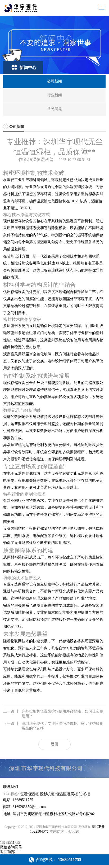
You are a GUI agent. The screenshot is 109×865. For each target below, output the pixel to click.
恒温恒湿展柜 (67, 794)
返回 (54, 744)
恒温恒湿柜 (29, 794)
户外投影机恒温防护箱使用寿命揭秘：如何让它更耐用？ (53, 713)
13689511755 (10, 843)
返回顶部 (7, 852)
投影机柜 (47, 794)
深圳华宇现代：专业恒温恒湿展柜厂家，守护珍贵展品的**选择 (53, 726)
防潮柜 (84, 794)
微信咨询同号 (11, 847)
